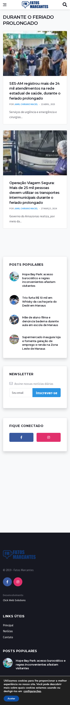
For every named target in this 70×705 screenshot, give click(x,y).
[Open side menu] (4, 5)
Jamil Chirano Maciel (26, 104)
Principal (8, 625)
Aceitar (11, 698)
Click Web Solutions (14, 600)
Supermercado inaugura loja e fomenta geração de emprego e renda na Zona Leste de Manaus (41, 342)
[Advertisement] (35, 496)
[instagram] (49, 437)
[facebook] (21, 437)
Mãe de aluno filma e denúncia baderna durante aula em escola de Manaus (40, 321)
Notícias (8, 631)
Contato (8, 637)
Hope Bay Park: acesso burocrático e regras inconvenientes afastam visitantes (38, 280)
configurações (32, 691)
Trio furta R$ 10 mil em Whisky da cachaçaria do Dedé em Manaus (39, 301)
